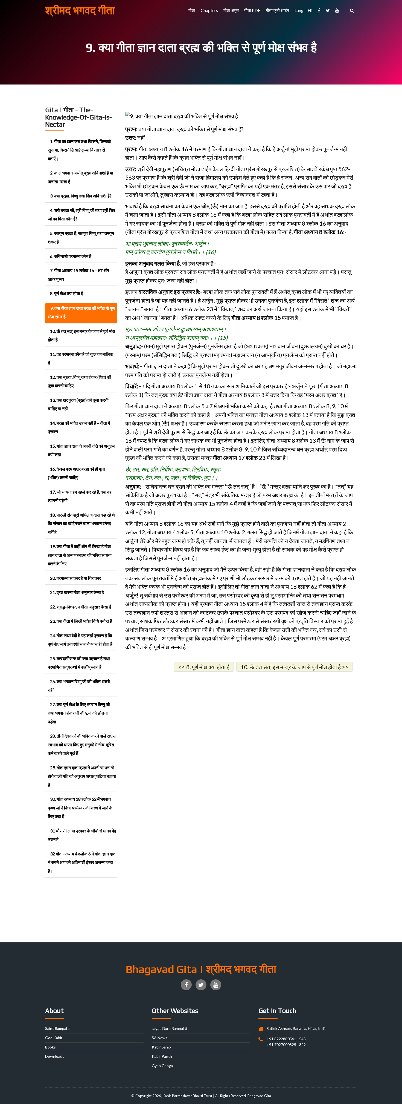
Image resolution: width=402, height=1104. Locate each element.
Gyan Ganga (162, 1065)
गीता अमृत (231, 10)
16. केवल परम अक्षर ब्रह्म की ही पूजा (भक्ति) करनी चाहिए (76, 473)
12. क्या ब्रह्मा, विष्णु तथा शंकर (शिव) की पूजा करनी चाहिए (79, 381)
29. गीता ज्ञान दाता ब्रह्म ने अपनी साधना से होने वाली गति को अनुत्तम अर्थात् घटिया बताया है (82, 776)
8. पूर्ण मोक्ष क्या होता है (66, 293)
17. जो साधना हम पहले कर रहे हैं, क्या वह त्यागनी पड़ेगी (80, 496)
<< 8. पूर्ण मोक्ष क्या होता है (203, 666)
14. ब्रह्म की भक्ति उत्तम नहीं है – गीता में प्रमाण (79, 427)
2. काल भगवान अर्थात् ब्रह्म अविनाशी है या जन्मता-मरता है (80, 177)
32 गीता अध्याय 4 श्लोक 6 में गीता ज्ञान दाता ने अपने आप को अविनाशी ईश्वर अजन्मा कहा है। (82, 862)
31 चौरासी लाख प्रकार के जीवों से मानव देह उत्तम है (82, 835)
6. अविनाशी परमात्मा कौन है (70, 256)
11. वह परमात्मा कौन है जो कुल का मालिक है (80, 358)
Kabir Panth (162, 1056)
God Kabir (53, 1037)
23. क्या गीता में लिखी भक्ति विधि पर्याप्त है (81, 621)
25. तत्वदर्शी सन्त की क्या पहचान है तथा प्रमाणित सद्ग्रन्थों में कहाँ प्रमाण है (79, 663)
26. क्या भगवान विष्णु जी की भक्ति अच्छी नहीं (79, 686)
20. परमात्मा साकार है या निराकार (75, 578)
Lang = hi (303, 10)
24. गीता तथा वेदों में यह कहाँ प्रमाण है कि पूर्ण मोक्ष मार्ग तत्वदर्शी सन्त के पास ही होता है (80, 640)
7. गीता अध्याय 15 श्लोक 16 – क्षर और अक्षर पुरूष (78, 275)
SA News (159, 1037)
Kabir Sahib (161, 1047)
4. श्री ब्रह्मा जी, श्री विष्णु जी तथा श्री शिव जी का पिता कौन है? (81, 215)
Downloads (54, 1056)
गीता (191, 10)
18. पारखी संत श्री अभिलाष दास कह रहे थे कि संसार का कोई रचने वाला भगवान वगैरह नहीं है (81, 523)
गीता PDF (252, 10)
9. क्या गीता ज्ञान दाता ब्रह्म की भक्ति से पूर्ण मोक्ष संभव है (81, 312)
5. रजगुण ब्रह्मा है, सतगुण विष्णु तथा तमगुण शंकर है (81, 237)
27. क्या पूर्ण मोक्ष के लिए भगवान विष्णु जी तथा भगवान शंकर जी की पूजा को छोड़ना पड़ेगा (79, 713)
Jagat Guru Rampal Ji (169, 1028)
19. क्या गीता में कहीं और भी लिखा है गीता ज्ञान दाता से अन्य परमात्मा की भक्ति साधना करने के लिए (80, 555)
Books (50, 1047)
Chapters (209, 10)
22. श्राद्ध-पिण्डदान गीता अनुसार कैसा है (80, 606)
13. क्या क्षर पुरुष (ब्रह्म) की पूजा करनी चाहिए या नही (78, 404)
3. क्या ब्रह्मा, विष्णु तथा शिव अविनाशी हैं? (81, 195)
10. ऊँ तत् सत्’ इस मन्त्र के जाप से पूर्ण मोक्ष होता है (81, 335)
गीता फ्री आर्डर (277, 10)
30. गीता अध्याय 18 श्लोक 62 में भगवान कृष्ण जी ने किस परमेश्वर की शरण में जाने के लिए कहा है (80, 807)
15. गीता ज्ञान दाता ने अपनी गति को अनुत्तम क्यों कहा (81, 450)
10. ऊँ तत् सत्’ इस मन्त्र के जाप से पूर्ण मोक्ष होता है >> (294, 666)
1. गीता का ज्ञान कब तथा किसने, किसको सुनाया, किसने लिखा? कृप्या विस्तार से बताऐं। (79, 150)
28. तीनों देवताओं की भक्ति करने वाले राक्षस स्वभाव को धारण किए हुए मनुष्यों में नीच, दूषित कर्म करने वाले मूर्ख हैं (82, 744)
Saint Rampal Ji (57, 1028)
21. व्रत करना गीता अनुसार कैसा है (77, 592)
